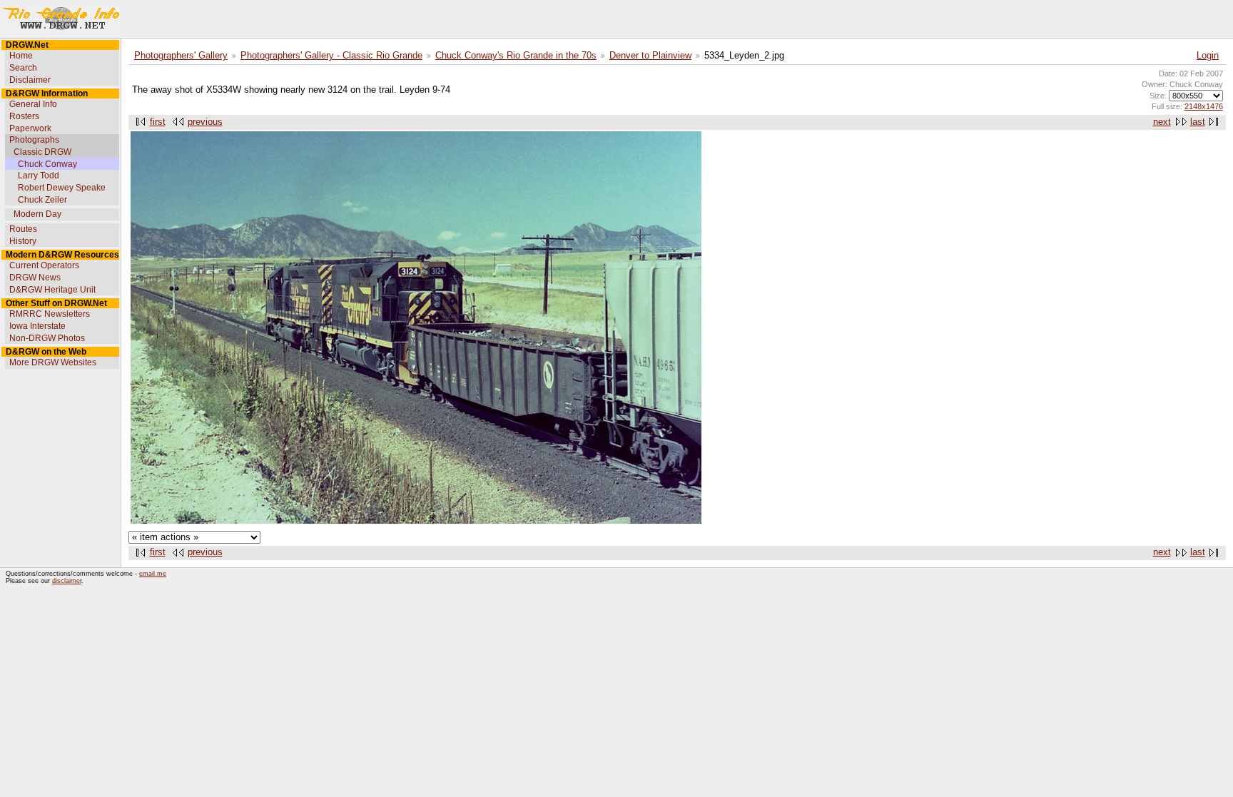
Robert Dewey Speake (62, 188)
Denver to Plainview (650, 56)
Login (1208, 56)
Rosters (24, 116)
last (1197, 122)
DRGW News (35, 278)
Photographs (34, 140)
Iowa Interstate (37, 326)
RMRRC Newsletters (49, 314)
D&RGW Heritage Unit (52, 290)
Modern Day (37, 214)
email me (152, 573)
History (22, 241)
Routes (23, 229)
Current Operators (44, 265)
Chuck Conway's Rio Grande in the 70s (516, 56)
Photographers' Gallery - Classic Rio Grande (331, 56)
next (1162, 122)
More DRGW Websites (52, 362)
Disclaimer (30, 80)
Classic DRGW (42, 152)
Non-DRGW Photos (47, 338)
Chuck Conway (47, 164)
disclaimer (66, 580)
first (158, 122)
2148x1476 (1203, 106)
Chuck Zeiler (42, 200)
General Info (33, 104)
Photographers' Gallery (181, 56)
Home (21, 56)
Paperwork (30, 128)
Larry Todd (38, 176)
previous (205, 122)
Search (23, 68)
